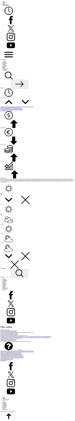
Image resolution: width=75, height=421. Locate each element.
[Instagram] (11, 40)
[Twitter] (11, 32)
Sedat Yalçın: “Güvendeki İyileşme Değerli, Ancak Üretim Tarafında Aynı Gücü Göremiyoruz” (16, 106)
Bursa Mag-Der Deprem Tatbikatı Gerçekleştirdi (8, 334)
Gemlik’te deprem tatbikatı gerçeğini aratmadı (8, 331)
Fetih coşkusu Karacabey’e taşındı (6, 110)
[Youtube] (11, 49)
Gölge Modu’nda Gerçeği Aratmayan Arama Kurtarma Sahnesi (11, 108)
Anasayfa (2, 329)
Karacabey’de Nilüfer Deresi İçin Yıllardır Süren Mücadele (10, 107)
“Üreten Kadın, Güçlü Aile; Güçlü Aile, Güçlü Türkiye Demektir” (11, 109)
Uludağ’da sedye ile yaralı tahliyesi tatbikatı (8, 340)
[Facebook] (11, 23)
